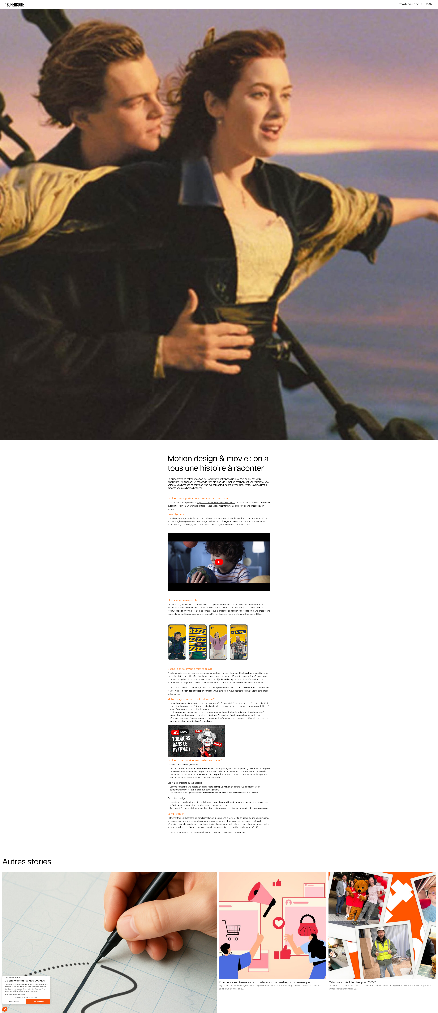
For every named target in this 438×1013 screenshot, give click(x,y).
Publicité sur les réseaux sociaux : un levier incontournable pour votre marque (264, 982)
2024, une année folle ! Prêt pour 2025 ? (352, 982)
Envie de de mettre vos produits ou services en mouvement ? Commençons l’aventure (206, 832)
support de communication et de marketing (216, 502)
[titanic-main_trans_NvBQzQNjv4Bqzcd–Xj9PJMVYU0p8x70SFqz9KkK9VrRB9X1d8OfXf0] (429, 4)
